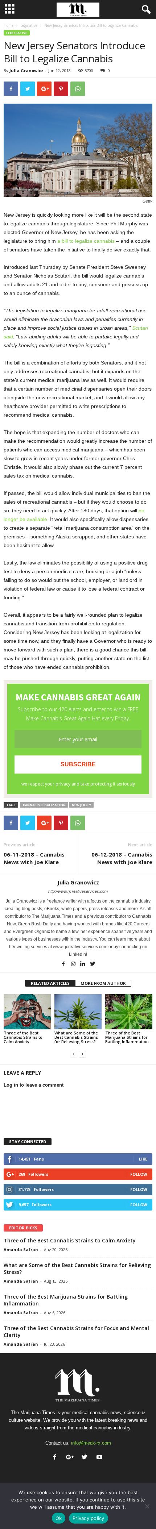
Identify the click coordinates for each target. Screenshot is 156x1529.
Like (143, 1159)
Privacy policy (88, 1518)
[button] (145, 10)
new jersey (81, 805)
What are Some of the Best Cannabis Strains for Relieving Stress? (76, 1037)
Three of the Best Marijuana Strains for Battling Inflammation (127, 1037)
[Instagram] (74, 964)
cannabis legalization (44, 805)
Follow (138, 1174)
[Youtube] (100, 1458)
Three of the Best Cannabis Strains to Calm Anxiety (23, 1037)
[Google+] (71, 1458)
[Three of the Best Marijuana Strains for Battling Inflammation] (128, 1011)
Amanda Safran (21, 1249)
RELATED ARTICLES (50, 983)
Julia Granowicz (26, 70)
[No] (147, 1506)
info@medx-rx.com (91, 1443)
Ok (59, 1518)
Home (8, 25)
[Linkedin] (84, 964)
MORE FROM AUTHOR (103, 983)
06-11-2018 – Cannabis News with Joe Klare (34, 858)
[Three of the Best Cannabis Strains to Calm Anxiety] (27, 1011)
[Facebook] (64, 964)
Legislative (28, 25)
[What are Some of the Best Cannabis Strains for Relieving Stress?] (78, 1011)
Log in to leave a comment (33, 1085)
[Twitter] (93, 964)
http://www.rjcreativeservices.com (78, 891)
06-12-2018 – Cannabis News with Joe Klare (121, 858)
